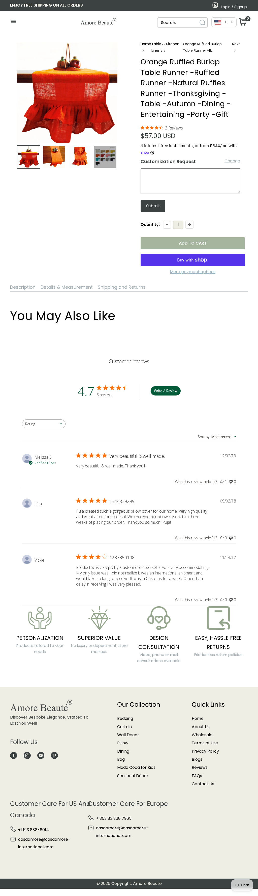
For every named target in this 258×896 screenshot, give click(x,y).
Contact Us (203, 784)
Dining (123, 751)
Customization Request (168, 161)
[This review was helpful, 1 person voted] (221, 481)
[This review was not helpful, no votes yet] (231, 481)
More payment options (192, 272)
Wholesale (202, 735)
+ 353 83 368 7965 (114, 818)
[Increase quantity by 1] (189, 225)
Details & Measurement (67, 287)
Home (146, 43)
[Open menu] (13, 22)
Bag (121, 759)
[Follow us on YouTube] (40, 755)
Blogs (197, 759)
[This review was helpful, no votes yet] (221, 538)
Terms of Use (205, 743)
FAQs (197, 776)
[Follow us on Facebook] (13, 755)
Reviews (200, 767)
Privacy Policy (205, 751)
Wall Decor (128, 735)
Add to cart (193, 243)
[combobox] (178, 23)
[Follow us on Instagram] (27, 755)
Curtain (124, 727)
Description (23, 287)
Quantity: (150, 224)
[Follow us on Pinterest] (54, 755)
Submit (153, 206)
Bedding (125, 718)
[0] (242, 23)
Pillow (122, 743)
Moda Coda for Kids (136, 767)
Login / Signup (234, 6)
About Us (201, 727)
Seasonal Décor (132, 776)
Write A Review (165, 390)
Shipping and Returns (122, 287)
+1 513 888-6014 (33, 830)
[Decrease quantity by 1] (167, 225)
